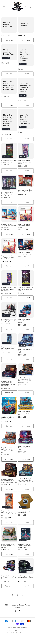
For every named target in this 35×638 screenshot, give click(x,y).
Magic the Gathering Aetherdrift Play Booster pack (25, 413)
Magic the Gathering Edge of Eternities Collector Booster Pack (8, 289)
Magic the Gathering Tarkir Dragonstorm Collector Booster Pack (9, 348)
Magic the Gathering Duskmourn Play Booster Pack (25, 448)
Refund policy (25, 630)
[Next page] (23, 595)
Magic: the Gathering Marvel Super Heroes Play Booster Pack (8, 85)
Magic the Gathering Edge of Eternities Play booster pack (25, 289)
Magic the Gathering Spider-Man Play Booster (25, 253)
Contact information (13, 632)
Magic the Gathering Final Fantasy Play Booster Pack (9, 320)
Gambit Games (17, 627)
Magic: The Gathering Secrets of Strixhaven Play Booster (25, 119)
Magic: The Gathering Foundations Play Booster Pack (8, 577)
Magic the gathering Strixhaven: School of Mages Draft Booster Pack (9, 480)
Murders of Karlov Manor (25, 25)
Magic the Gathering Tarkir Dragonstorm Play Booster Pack (26, 351)
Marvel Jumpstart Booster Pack (8, 52)
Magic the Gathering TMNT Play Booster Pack (9, 161)
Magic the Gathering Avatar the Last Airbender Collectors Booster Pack (25, 190)
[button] (4, 7)
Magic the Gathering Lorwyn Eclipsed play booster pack (7, 194)
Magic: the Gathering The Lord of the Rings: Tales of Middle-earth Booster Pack (26, 480)
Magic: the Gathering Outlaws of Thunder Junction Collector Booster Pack (9, 513)
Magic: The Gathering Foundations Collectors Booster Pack (24, 545)
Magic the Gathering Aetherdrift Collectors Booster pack (7, 417)
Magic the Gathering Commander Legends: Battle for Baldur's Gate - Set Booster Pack (25, 380)
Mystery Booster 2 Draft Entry (7, 25)
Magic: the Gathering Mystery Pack (24, 511)
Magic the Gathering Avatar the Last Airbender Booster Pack (8, 225)
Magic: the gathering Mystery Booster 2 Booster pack (25, 577)
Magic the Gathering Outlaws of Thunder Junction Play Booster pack (7, 450)
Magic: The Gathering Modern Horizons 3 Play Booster (8, 545)
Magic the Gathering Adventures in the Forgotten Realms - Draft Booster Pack (8, 383)
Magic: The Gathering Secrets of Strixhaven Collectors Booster (7, 120)
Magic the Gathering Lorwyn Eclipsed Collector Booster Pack (25, 162)
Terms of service (24, 632)
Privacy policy (16, 630)
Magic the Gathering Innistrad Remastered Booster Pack (24, 321)
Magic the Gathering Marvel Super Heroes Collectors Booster (25, 55)
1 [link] (12, 595)
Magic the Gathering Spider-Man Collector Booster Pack (7, 257)
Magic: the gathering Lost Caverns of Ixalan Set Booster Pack (25, 88)
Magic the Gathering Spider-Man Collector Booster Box (24, 225)
